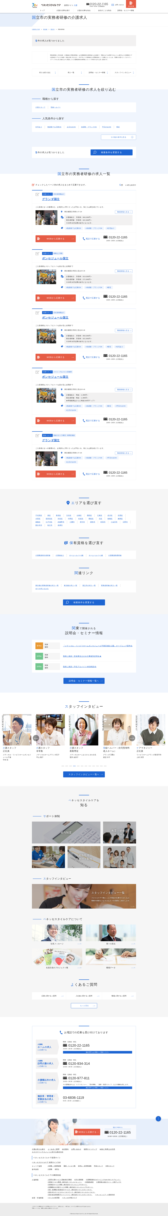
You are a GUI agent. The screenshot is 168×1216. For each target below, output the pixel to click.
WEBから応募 (87, 1132)
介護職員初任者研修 (42, 555)
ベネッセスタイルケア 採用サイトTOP (46, 1162)
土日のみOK (71, 127)
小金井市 (114, 522)
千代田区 (38, 515)
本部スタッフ (110, 1166)
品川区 (110, 515)
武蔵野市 (61, 522)
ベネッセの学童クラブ (69, 1197)
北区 (100, 519)
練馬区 (120, 519)
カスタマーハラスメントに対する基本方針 (47, 1152)
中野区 (70, 519)
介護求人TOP (36, 29)
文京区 (68, 515)
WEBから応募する (56, 239)
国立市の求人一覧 (89, 585)
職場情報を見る (123, 212)
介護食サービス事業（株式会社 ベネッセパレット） (65, 1182)
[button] (36, 738)
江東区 (99, 515)
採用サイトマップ (90, 1149)
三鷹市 (72, 522)
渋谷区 (60, 519)
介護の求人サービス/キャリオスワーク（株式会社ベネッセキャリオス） (71, 1192)
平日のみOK (106, 127)
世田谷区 (49, 519)
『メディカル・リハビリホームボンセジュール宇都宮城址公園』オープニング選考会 (97, 646)
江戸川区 (49, 522)
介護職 (50, 1169)
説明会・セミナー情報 (125, 10)
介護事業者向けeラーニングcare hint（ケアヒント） (103, 1179)
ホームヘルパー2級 (76, 555)
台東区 (79, 515)
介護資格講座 (89, 1182)
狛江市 (49, 525)
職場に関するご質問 (119, 996)
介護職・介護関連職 (54, 1166)
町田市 (103, 522)
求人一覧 (71, 72)
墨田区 (89, 515)
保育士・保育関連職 (84, 1166)
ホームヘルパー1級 (96, 555)
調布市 (92, 522)
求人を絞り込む (45, 72)
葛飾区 (37, 522)
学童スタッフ (98, 1166)
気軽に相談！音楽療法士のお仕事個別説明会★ (82, 656)
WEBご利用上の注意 (107, 1149)
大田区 (37, 519)
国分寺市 (38, 525)
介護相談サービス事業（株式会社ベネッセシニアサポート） (68, 1184)
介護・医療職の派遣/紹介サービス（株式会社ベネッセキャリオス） (70, 1189)
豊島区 (91, 519)
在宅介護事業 (78, 1179)
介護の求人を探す (38, 1149)
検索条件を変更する (111, 152)
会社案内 (65, 1149)
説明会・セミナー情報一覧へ (84, 681)
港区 (49, 515)
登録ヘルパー (56, 107)
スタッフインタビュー (123, 72)
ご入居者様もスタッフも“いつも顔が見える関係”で (54, 266)
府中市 (82, 522)
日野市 (125, 522)
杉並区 (80, 519)
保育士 (57, 1169)
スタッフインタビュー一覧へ (84, 774)
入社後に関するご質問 (84, 996)
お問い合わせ (119, 5)
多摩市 (60, 525)
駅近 (118, 127)
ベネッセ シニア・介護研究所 (105, 1194)
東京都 (45, 29)
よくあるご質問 (53, 1149)
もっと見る (84, 1006)
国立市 (53, 29)
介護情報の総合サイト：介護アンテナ (108, 1182)
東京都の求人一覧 (70, 585)
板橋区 (110, 519)
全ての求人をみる (42, 589)
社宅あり (38, 127)
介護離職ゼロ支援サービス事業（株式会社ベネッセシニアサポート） (71, 1187)
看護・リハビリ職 (69, 1166)
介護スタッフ (40, 107)
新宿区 (58, 515)
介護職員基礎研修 (115, 555)
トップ (42, 10)
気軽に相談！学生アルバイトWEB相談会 (79, 667)
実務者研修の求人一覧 (109, 585)
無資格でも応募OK (54, 127)
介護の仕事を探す (63, 10)
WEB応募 (131, 6)
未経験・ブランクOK (89, 127)
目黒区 (120, 515)
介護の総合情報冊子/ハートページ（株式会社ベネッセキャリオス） (70, 1194)
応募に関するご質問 (49, 996)
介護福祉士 (60, 555)
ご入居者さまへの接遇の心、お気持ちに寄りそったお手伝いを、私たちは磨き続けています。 (70, 207)
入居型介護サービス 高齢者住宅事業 (60, 1179)
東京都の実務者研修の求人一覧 (47, 585)
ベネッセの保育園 (53, 1197)
